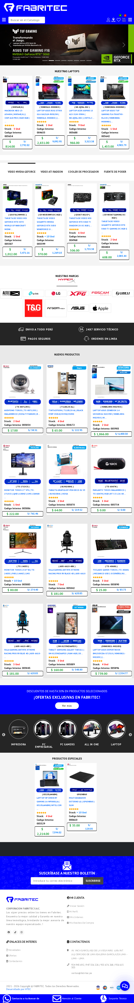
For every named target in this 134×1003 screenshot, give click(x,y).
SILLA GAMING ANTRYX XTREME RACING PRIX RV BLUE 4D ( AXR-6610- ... (22, 653)
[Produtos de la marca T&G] (33, 307)
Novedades (14, 950)
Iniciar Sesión (76, 906)
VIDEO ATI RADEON (52, 171)
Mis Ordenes (76, 917)
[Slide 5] (76, 61)
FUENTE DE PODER (115, 171)
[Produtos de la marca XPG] (78, 293)
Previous (3, 735)
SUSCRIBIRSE (93, 880)
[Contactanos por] (125, 986)
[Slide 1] (51, 61)
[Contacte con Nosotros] (113, 19)
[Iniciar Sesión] (108, 19)
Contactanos (15, 961)
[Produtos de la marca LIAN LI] (123, 293)
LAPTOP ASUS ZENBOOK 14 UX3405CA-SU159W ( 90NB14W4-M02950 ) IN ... (109, 414)
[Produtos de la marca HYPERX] (67, 280)
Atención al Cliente (71, 998)
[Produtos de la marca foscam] (100, 293)
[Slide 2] (57, 61)
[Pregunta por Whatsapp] (29, 102)
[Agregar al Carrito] (29, 96)
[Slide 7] (89, 61)
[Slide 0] (45, 61)
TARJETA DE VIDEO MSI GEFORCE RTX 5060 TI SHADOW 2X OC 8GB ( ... (80, 222)
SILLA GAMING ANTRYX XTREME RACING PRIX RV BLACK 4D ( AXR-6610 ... (67, 573)
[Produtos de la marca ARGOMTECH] (56, 307)
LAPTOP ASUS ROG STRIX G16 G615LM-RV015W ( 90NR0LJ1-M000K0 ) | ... (49, 114)
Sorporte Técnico (117, 998)
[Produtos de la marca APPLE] (100, 307)
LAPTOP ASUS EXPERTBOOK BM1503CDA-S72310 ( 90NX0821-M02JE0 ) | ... (109, 653)
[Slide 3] (63, 61)
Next (130, 735)
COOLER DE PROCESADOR (83, 171)
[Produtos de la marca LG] (56, 293)
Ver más (67, 705)
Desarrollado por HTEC (18, 989)
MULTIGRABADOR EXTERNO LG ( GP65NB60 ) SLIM (81, 802)
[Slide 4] (70, 61)
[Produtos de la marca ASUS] (78, 307)
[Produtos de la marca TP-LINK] (33, 293)
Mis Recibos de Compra (81, 922)
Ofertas (12, 955)
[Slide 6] (82, 61)
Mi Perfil (73, 911)
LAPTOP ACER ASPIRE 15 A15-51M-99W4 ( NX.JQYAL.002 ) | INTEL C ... (81, 114)
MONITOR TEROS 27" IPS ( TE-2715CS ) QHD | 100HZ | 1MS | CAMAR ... (22, 494)
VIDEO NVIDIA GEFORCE (21, 171)
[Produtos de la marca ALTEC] (11, 293)
